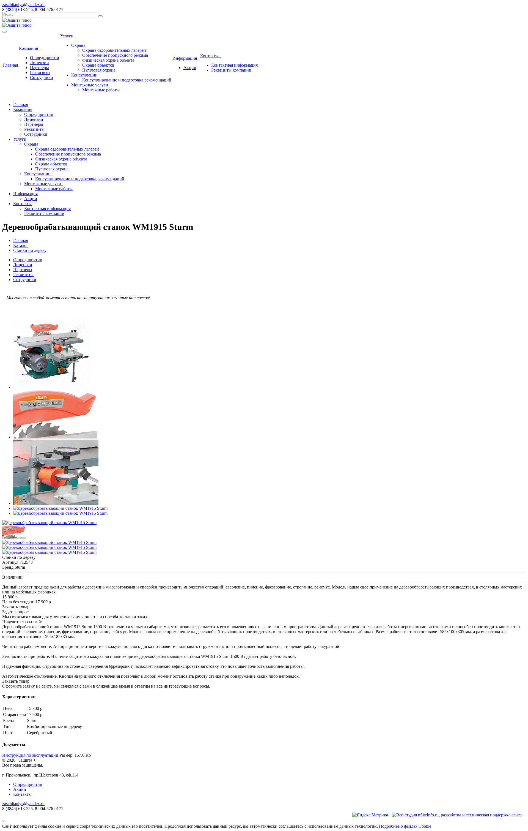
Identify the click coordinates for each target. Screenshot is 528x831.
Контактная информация (234, 65)
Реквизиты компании (231, 70)
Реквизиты (40, 72)
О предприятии (44, 57)
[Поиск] (100, 16)
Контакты (210, 55)
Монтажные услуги (89, 85)
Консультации (84, 75)
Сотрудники (41, 77)
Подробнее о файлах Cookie (405, 826)
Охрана (78, 45)
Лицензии (39, 62)
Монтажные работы (101, 90)
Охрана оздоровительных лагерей (114, 50)
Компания (29, 48)
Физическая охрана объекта (108, 60)
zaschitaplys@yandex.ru (23, 4)
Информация (185, 58)
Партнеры (39, 67)
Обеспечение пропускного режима (115, 55)
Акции (189, 67)
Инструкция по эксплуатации (30, 755)
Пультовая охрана (99, 70)
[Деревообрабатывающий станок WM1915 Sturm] (52, 387)
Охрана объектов (98, 65)
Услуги (68, 36)
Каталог (20, 245)
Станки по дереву (29, 250)
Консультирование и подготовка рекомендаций (126, 80)
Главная (10, 65)
